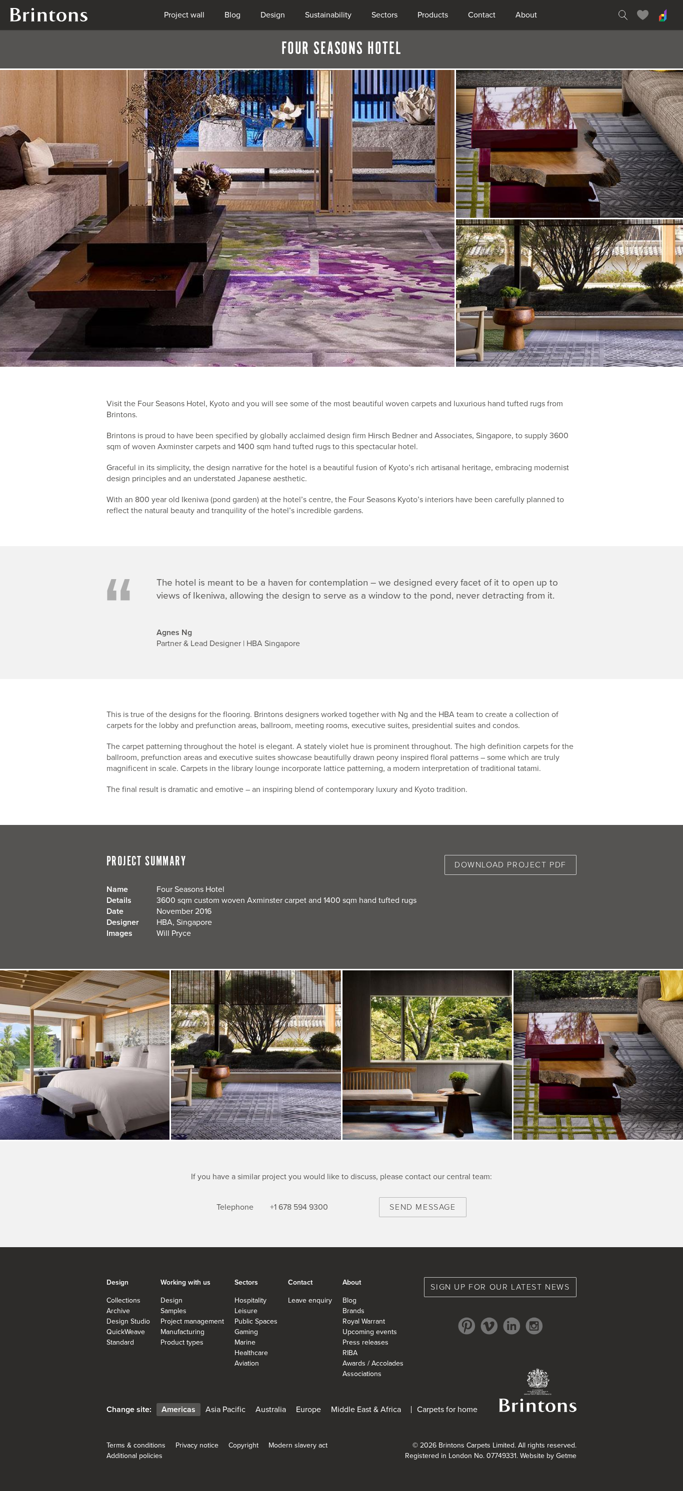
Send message (423, 1207)
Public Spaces (256, 1321)
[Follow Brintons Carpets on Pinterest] (467, 1326)
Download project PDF (510, 865)
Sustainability (328, 15)
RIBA (350, 1353)
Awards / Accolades (373, 1363)
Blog (232, 15)
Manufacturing (182, 1332)
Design (272, 15)
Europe (308, 1410)
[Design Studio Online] (663, 15)
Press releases (365, 1342)
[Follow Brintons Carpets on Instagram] (534, 1326)
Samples (173, 1311)
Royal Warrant (363, 1321)
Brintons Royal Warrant (537, 1390)
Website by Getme (548, 1456)
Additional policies (134, 1456)
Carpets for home (447, 1410)
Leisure (246, 1311)
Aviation (246, 1363)
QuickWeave (125, 1332)
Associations (362, 1374)
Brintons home (49, 15)
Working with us (185, 1282)
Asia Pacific (226, 1410)
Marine (245, 1342)
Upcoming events (369, 1332)
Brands (353, 1311)
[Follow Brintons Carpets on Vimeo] (489, 1326)
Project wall (184, 15)
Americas (179, 1410)
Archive (118, 1311)
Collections (123, 1300)
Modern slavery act (298, 1445)
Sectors (385, 15)
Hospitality (250, 1300)
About (526, 15)
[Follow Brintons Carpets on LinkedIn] (511, 1326)
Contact (482, 15)
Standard (120, 1342)
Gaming (246, 1332)
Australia (271, 1410)
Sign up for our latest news (500, 1287)
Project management (192, 1321)
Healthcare (251, 1353)
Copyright (243, 1445)
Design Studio (128, 1321)
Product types (182, 1342)
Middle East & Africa (366, 1410)
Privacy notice (197, 1445)
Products (433, 15)
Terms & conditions (136, 1445)
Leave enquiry (310, 1300)
